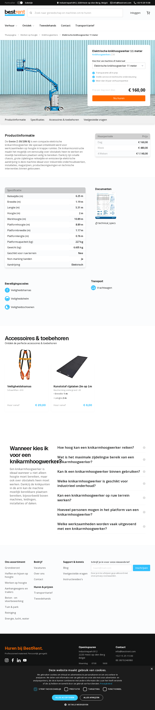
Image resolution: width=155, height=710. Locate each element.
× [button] (151, 669)
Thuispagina (10, 35)
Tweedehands (47, 25)
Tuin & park (11, 607)
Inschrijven (141, 568)
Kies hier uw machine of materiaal (108, 61)
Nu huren (118, 98)
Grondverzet (12, 567)
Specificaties (37, 119)
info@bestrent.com (126, 651)
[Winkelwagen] (148, 13)
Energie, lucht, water (17, 618)
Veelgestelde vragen (95, 119)
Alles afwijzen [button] (91, 697)
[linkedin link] (19, 660)
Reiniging (10, 612)
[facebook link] (13, 660)
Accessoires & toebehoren (64, 119)
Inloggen (135, 13)
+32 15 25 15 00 (124, 655)
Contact (66, 25)
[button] (77, 704)
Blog (65, 567)
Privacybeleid (106, 683)
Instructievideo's (73, 579)
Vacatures (40, 567)
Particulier (10, 2)
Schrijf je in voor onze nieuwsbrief (110, 561)
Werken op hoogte (29, 35)
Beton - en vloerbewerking (14, 599)
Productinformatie (15, 119)
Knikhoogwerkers (50, 35)
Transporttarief (84, 25)
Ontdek (27, 25)
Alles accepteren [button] (64, 697)
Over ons (39, 573)
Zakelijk (29, 2)
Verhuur (10, 25)
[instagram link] (6, 660)
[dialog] (77, 688)
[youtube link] (25, 660)
